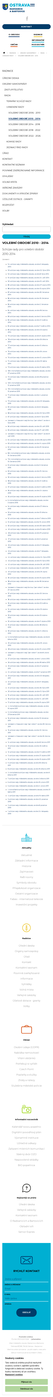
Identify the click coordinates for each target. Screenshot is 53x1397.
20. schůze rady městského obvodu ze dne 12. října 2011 (28, 691)
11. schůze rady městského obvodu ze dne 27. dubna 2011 (29, 755)
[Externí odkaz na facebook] (27, 18)
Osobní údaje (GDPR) (26, 1047)
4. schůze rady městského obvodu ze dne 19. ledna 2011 (28, 796)
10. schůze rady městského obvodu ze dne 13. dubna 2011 (29, 759)
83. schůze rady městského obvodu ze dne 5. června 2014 (29, 316)
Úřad (26, 956)
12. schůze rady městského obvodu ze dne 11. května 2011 (29, 752)
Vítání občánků (26, 1058)
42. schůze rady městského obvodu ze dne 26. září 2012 (28, 564)
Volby (26, 1006)
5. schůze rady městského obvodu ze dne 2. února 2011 (28, 786)
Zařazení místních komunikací (26, 1148)
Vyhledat (7, 224)
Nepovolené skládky (26, 1159)
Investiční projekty (26, 904)
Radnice (13, 53)
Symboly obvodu (26, 882)
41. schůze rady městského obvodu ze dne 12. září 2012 (28, 568)
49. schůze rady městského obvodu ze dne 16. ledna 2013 (29, 529)
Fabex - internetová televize (26, 899)
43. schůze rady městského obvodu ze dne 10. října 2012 (29, 561)
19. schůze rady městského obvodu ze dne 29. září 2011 (28, 695)
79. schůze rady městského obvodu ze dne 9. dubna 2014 (29, 336)
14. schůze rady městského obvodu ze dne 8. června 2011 (29, 742)
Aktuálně (26, 855)
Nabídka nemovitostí (26, 1052)
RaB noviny (26, 877)
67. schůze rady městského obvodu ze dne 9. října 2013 (28, 417)
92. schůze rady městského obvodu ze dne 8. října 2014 (28, 274)
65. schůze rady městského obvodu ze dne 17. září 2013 (28, 430)
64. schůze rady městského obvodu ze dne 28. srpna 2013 (29, 440)
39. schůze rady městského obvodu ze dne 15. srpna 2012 (29, 578)
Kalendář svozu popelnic (26, 1126)
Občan (26, 1040)
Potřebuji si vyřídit (26, 1063)
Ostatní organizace (26, 893)
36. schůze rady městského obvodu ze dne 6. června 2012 (29, 599)
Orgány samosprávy (28, 53)
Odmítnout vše (26, 1389)
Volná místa (27, 989)
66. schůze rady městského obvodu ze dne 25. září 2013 (28, 426)
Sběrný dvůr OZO (26, 1154)
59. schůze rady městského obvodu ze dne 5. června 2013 (29, 477)
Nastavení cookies (14, 1374)
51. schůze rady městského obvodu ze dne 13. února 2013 (29, 522)
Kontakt (26, 962)
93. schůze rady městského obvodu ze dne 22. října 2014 (29, 270)
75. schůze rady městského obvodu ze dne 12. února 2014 (29, 357)
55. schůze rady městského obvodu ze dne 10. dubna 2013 (29, 496)
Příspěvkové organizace (26, 888)
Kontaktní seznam (26, 967)
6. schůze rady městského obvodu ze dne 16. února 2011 (28, 782)
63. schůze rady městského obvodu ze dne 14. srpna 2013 (29, 443)
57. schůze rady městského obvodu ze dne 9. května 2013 (29, 487)
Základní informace (26, 860)
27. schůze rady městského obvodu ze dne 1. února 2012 (29, 659)
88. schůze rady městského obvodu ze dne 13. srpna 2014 (29, 288)
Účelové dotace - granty (26, 1000)
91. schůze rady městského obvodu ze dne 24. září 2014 (28, 278)
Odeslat (26, 1312)
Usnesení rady (8, 55)
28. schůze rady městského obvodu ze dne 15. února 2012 (29, 649)
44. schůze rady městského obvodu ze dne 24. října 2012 (29, 557)
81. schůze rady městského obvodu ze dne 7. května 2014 (29, 326)
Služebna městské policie (26, 1085)
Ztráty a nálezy (26, 1080)
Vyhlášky (26, 984)
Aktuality (26, 848)
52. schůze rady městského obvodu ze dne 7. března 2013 (29, 518)
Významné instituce (26, 1137)
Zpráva (8, 1304)
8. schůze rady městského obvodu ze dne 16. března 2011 (29, 769)
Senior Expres (26, 1231)
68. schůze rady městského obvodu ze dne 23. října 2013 (28, 413)
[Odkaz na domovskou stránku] (4, 53)
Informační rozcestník (26, 1119)
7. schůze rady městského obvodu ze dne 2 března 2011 (28, 779)
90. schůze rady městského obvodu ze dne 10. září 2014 (28, 281)
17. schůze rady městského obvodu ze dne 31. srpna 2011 (28, 702)
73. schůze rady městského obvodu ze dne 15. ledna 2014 (29, 367)
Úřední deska (27, 945)
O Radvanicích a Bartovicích (26, 1220)
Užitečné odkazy (26, 1143)
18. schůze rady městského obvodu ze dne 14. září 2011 (28, 699)
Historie (26, 866)
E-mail (7, 1294)
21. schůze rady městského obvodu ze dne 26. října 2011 (28, 688)
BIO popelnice (26, 1165)
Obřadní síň (26, 1226)
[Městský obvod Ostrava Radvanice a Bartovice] (26, 7)
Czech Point (26, 1069)
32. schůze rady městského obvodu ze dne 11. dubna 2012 (29, 621)
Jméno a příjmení (12, 1285)
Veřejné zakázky (26, 995)
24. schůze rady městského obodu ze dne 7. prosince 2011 (29, 672)
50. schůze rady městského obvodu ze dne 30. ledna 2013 (29, 526)
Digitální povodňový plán (26, 1132)
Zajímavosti (26, 871)
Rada (42, 53)
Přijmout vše (26, 1382)
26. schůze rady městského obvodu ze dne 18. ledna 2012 (29, 662)
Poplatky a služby (26, 1074)
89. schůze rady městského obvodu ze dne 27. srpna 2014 (29, 285)
